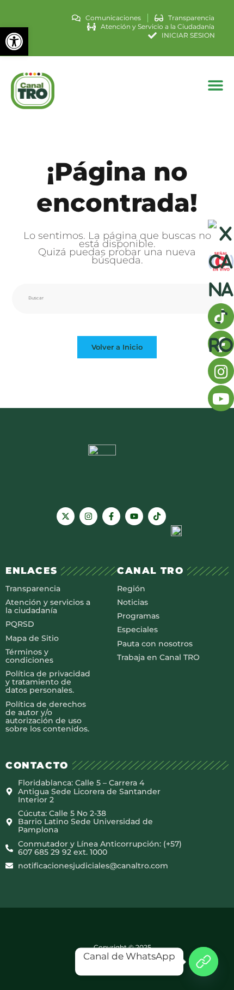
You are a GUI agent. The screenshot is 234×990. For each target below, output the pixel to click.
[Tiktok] (157, 516)
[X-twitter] (66, 516)
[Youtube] (134, 516)
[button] (14, 41)
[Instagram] (88, 516)
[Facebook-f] (111, 516)
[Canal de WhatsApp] (203, 961)
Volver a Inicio (117, 347)
